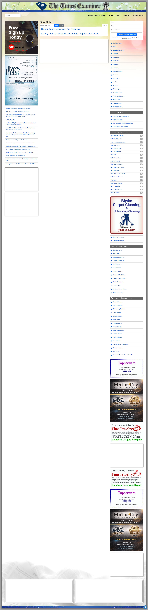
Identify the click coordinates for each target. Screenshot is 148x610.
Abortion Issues (117, 106)
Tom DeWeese (117, 340)
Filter (56, 25)
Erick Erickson (117, 326)
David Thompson (117, 282)
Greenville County (119, 167)
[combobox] (13, 15)
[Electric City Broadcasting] (126, 400)
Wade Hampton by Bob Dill (120, 116)
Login (117, 15)
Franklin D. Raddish (118, 275)
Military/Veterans (117, 71)
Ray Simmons (117, 267)
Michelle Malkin (117, 316)
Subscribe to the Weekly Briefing (127, 34)
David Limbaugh (117, 337)
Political (115, 46)
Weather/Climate (117, 92)
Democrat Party (118, 183)
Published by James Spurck (120, 126)
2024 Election (117, 43)
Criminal (115, 64)
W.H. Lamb (117, 161)
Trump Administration (119, 142)
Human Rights (117, 103)
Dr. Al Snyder (116, 285)
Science (115, 85)
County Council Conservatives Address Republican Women (69, 33)
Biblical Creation (118, 177)
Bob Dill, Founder (118, 237)
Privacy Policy (123, 37)
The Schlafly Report (118, 309)
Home (111, 15)
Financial (115, 78)
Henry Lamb (116, 319)
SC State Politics (117, 50)
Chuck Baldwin (117, 312)
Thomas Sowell (117, 305)
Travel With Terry (117, 119)
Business (115, 74)
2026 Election (117, 151)
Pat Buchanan (117, 323)
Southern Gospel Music (119, 289)
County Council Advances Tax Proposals (60, 29)
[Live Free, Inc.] (21, 80)
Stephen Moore (117, 348)
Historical (115, 67)
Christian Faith (118, 189)
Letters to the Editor (118, 240)
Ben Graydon (116, 264)
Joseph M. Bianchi (118, 257)
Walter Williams (117, 302)
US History (117, 192)
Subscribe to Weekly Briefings (97, 15)
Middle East (117, 158)
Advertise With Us (138, 15)
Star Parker (116, 351)
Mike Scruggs (117, 148)
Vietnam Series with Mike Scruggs (122, 123)
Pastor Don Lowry (118, 292)
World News (116, 99)
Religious (115, 53)
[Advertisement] (21, 179)
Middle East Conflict (119, 173)
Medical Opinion (117, 333)
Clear (61, 25)
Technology (116, 89)
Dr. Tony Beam (117, 271)
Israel (115, 180)
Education (116, 60)
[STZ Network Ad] (21, 37)
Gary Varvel (117, 145)
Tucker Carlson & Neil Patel (120, 344)
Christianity (117, 186)
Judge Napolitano (118, 330)
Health (115, 82)
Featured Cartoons (118, 96)
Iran (115, 154)
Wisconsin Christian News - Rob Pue (123, 355)
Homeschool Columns (119, 278)
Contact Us (126, 15)
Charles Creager (118, 164)
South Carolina (118, 139)
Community (116, 57)
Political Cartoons (118, 135)
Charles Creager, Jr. (118, 260)
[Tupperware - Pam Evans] (126, 368)
